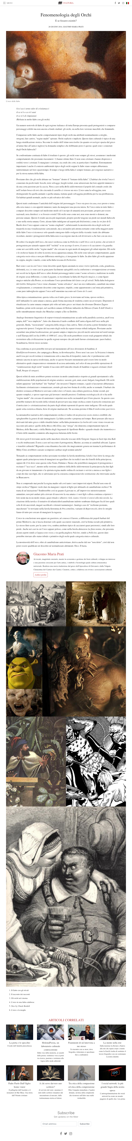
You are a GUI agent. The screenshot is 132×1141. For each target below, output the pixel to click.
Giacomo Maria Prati (73, 26)
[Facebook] (61, 1134)
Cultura (68, 2)
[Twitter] (65, 1134)
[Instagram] (70, 1134)
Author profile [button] (40, 574)
